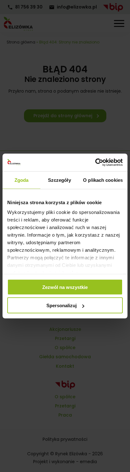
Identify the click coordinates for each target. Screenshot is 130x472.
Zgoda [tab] (22, 179)
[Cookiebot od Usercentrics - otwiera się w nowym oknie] (95, 162)
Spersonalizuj (61, 305)
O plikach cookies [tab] (103, 179)
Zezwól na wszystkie (65, 287)
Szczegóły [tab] (59, 179)
